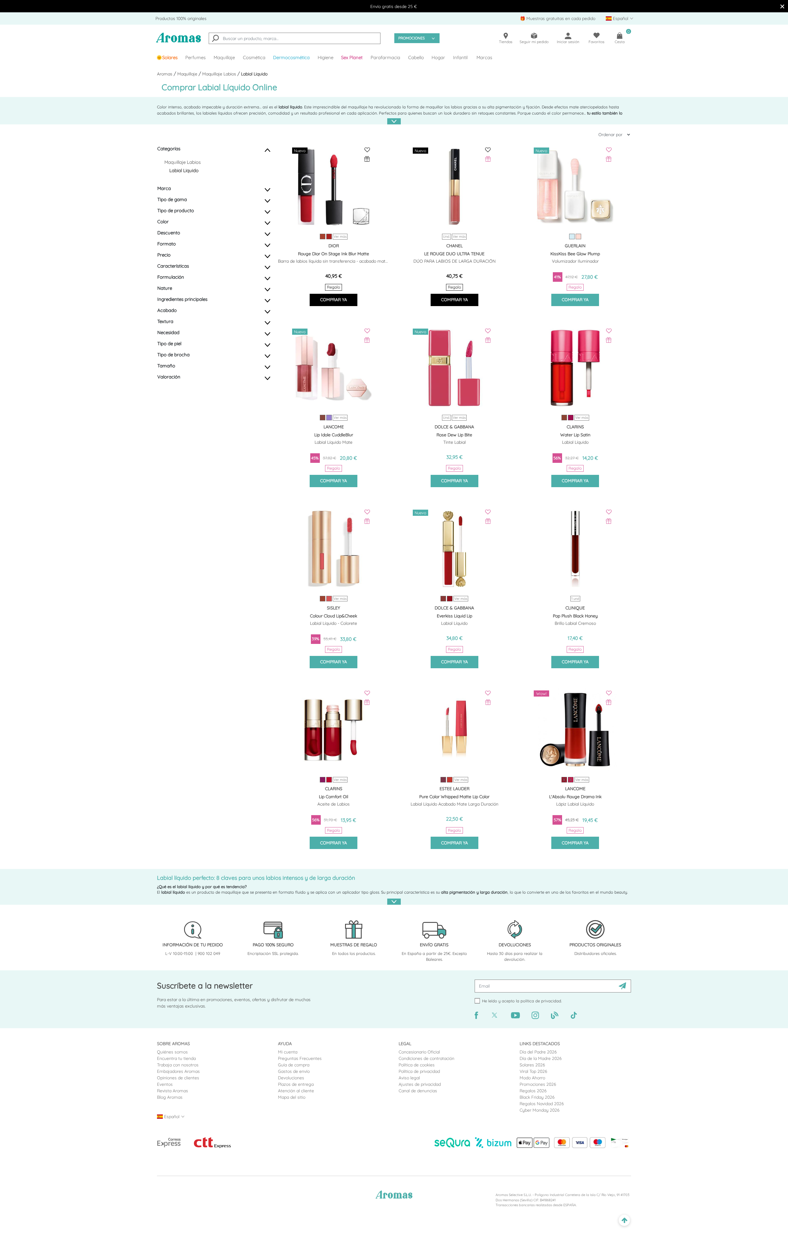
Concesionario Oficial (419, 1052)
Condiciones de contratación (426, 1058)
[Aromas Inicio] (178, 41)
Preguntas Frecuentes (300, 1058)
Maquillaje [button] (224, 57)
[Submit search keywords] (215, 39)
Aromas (165, 74)
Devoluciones (291, 1078)
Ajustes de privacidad (420, 1084)
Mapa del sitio (291, 1097)
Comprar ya (333, 299)
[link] (167, 57)
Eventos (165, 1084)
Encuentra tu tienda (176, 1058)
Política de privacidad (419, 1071)
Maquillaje (188, 74)
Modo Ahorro (532, 1078)
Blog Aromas (170, 1097)
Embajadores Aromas (178, 1071)
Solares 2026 (532, 1065)
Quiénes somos (172, 1052)
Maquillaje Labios (219, 74)
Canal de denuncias (418, 1091)
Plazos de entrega (296, 1084)
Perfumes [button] (195, 57)
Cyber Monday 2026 (540, 1110)
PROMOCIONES (411, 38)
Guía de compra (293, 1065)
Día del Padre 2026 (538, 1052)
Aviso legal (409, 1078)
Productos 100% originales (181, 18)
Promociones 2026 (538, 1084)
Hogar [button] (438, 57)
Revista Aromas (172, 1091)
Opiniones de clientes (178, 1078)
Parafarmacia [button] (385, 57)
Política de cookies (417, 1065)
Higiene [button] (325, 57)
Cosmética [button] (254, 57)
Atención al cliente (296, 1091)
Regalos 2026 (533, 1091)
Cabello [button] (416, 57)
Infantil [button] (460, 57)
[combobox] (294, 38)
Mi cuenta (287, 1052)
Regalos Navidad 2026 (542, 1103)
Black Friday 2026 (537, 1097)
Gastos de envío (294, 1071)
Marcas (484, 57)
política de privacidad (541, 1000)
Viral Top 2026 (533, 1071)
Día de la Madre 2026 (541, 1058)
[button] (352, 57)
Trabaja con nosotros (178, 1065)
